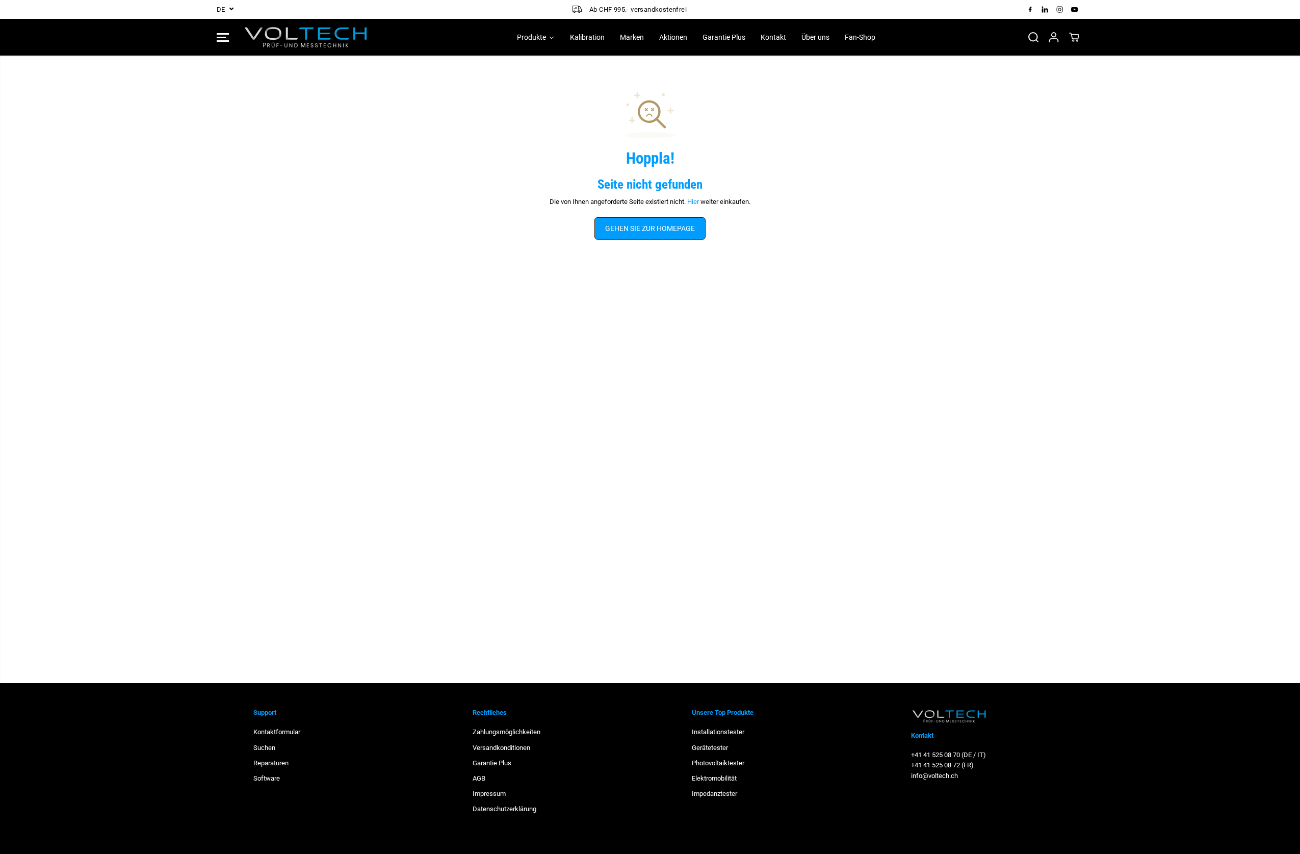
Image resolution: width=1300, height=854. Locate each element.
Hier (693, 201)
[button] (223, 37)
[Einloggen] (1054, 37)
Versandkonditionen (501, 748)
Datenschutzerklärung (504, 809)
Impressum (489, 793)
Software (266, 778)
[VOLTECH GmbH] (306, 37)
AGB (479, 778)
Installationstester (718, 732)
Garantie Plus (492, 763)
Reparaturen (271, 763)
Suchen (264, 748)
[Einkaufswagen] (1074, 37)
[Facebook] (1030, 9)
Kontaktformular (276, 732)
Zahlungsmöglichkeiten (506, 732)
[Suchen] (1033, 37)
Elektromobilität (714, 778)
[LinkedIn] (1045, 9)
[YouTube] (1075, 9)
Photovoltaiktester (718, 763)
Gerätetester (710, 748)
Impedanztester (714, 793)
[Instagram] (1060, 9)
